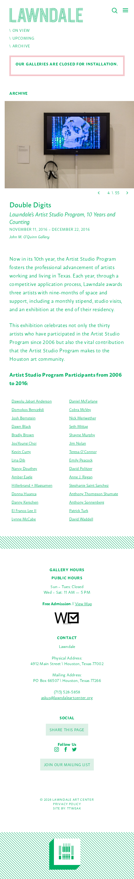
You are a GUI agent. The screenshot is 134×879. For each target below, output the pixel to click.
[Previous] (99, 193)
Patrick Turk (78, 510)
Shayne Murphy (82, 435)
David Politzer (80, 468)
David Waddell (81, 519)
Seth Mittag (78, 426)
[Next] (127, 193)
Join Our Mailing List (67, 764)
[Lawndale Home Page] (46, 15)
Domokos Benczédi (28, 409)
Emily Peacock (81, 460)
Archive (21, 46)
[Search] (114, 10)
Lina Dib (18, 460)
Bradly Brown (23, 435)
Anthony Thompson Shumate (93, 493)
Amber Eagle (22, 477)
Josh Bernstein (24, 418)
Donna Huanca (24, 493)
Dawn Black (21, 426)
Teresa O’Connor (83, 451)
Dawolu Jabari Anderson (32, 401)
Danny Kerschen (25, 502)
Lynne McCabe (24, 519)
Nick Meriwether (82, 418)
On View (21, 30)
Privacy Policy (67, 803)
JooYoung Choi (24, 443)
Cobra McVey (80, 409)
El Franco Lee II (24, 510)
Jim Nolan (77, 443)
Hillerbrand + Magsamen (32, 485)
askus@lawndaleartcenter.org (67, 697)
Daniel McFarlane (83, 401)
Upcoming (23, 38)
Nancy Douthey (24, 468)
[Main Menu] (125, 10)
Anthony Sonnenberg (86, 502)
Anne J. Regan (81, 477)
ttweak (74, 808)
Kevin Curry (21, 451)
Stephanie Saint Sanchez (89, 485)
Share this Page (67, 730)
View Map (83, 603)
